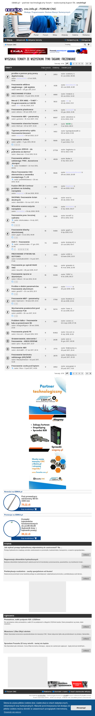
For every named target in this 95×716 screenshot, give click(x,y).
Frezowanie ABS (19, 347)
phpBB (65, 695)
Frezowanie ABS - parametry (25, 116)
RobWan (69, 299)
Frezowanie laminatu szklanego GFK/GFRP (22, 355)
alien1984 (20, 202)
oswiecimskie (24, 244)
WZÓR (68, 124)
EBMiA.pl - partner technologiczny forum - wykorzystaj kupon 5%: (44, 2)
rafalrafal (20, 96)
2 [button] (73, 64)
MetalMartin (71, 85)
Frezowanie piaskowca (22, 109)
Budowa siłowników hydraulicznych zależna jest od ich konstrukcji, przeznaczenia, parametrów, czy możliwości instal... (46, 563)
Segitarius (70, 150)
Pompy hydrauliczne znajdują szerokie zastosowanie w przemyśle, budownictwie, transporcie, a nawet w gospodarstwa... (46, 551)
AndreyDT (70, 110)
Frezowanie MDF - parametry (25, 298)
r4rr (17, 105)
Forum (45, 35)
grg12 (18, 235)
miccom (19, 334)
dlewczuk (20, 154)
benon (18, 90)
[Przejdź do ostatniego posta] (74, 74)
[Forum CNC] (13, 11)
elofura (19, 112)
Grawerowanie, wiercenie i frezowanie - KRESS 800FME (24, 340)
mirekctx (69, 94)
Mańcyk (19, 126)
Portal (36, 35)
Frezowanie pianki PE (21, 331)
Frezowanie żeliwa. (20, 139)
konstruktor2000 (22, 259)
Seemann (20, 301)
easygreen (70, 366)
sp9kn (18, 142)
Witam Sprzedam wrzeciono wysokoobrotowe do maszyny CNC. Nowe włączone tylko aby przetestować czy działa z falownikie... (47, 635)
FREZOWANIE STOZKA (21, 93)
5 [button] (82, 64)
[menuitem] (34, 40)
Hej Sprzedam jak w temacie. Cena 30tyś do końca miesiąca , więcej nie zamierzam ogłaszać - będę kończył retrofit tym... (46, 647)
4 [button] (79, 64)
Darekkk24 (23, 166)
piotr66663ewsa (25, 180)
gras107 (19, 291)
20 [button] (87, 64)
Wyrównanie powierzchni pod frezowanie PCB (26, 309)
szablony (69, 74)
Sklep (55, 35)
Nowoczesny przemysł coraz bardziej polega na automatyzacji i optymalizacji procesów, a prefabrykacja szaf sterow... (46, 575)
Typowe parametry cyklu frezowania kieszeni (24, 131)
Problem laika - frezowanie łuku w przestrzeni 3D (24, 321)
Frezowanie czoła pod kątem (25, 366)
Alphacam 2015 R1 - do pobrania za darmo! (22, 150)
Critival (19, 279)
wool (68, 198)
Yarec (68, 308)
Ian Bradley (42, 695)
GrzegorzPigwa (22, 325)
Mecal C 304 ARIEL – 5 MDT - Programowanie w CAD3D (25, 101)
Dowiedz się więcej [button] (12, 712)
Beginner (20, 193)
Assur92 (19, 270)
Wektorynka (70, 348)
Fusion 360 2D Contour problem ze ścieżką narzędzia (22, 188)
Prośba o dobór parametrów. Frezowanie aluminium (25, 287)
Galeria (75, 35)
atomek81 (20, 350)
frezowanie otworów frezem (25, 123)
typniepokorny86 (72, 131)
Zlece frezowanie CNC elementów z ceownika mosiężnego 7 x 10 (23, 174)
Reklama (86, 35)
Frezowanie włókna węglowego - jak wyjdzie (23, 85)
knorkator (20, 211)
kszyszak (20, 135)
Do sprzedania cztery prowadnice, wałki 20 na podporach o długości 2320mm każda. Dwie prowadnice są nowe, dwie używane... (46, 623)
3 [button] (76, 64)
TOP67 (68, 274)
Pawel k (69, 287)
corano (68, 321)
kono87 (68, 216)
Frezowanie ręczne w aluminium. (21, 275)
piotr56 (19, 313)
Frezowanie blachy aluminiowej (20, 231)
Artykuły (65, 35)
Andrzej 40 (70, 242)
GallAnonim (21, 78)
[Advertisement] (47, 596)
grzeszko (69, 265)
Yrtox (21, 368)
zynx (18, 344)
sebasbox (69, 117)
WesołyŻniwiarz (22, 360)
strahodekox (24, 220)
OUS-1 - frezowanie (21, 242)
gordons (19, 119)
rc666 (68, 254)
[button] (67, 63)
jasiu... (68, 140)
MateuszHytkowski (73, 172)
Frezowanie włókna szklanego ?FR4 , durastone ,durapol (25, 161)
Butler (68, 158)
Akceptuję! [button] (81, 708)
